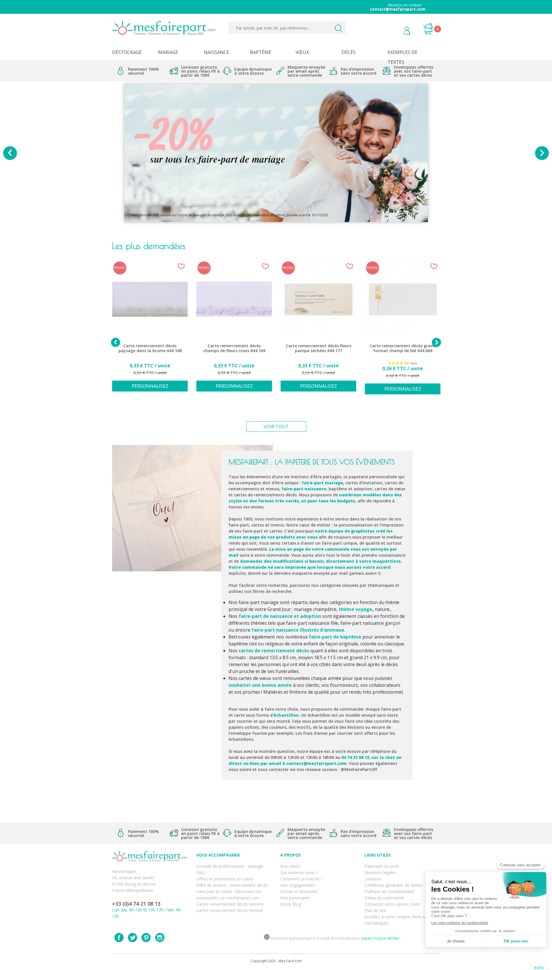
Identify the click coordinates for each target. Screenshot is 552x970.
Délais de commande (384, 897)
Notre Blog (290, 904)
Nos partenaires (295, 897)
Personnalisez (150, 386)
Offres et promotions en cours (224, 879)
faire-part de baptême (335, 637)
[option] (276, 153)
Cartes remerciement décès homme (230, 904)
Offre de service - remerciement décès (232, 885)
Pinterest (146, 937)
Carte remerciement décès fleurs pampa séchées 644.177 (318, 348)
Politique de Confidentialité (389, 891)
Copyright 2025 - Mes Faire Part (276, 961)
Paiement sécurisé (382, 866)
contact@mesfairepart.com (316, 763)
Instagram (159, 937)
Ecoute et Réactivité (298, 891)
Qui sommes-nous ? (299, 872)
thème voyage (355, 609)
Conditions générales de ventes (394, 885)
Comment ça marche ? (301, 879)
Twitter (132, 937)
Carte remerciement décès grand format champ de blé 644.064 (402, 348)
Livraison (373, 879)
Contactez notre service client (392, 904)
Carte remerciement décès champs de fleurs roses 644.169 (234, 348)
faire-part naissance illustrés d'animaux (298, 630)
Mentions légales (380, 872)
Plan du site (375, 910)
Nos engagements (297, 885)
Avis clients (290, 866)
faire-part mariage (322, 482)
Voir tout (276, 426)
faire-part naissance (303, 488)
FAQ (200, 872)
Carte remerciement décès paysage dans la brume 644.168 (150, 348)
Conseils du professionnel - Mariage (229, 866)
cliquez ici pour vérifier (380, 938)
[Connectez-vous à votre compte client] (393, 31)
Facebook (119, 937)
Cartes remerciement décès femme (229, 910)
